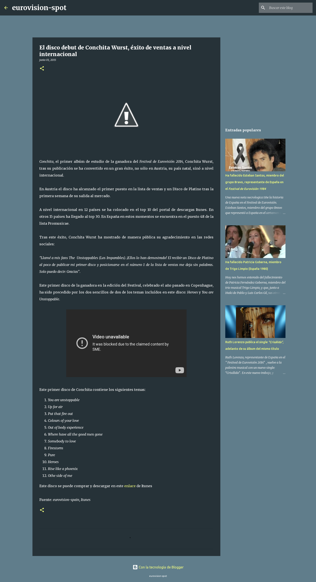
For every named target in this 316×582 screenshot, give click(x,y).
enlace (130, 486)
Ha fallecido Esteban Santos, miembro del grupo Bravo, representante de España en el (254, 182)
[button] (41, 69)
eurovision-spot (39, 7)
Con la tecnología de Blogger (161, 567)
